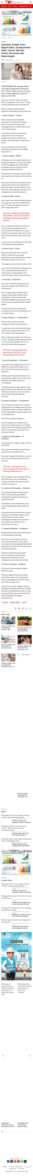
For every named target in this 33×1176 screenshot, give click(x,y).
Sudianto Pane (8, 59)
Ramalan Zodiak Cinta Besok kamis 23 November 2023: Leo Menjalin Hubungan (8, 664)
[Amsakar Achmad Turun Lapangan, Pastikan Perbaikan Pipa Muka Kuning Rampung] (16, 816)
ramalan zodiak (15, 602)
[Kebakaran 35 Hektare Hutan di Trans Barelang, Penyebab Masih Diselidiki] (16, 909)
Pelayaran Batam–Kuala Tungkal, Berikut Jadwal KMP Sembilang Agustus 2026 (20, 845)
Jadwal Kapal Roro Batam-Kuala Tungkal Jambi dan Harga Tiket (20, 927)
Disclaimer (21, 1169)
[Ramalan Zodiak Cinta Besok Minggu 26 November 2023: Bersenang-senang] (25, 621)
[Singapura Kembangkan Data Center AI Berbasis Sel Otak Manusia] (16, 897)
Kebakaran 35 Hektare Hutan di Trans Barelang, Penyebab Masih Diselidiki (21, 915)
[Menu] (2, 2)
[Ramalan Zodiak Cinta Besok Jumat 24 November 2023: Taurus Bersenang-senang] (25, 639)
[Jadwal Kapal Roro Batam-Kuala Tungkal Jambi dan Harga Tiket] (16, 921)
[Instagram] (15, 1161)
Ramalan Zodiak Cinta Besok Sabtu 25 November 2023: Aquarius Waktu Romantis (8, 646)
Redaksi (5, 1167)
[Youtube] (18, 1161)
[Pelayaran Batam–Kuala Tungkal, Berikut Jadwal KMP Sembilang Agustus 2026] (16, 840)
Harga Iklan (12, 1169)
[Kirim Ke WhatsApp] (30, 608)
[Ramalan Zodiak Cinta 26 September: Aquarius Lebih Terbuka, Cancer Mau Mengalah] (8, 620)
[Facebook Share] (15, 608)
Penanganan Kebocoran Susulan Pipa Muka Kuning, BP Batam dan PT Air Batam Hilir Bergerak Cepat (7, 1124)
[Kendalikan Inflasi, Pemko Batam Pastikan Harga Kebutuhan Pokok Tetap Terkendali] (25, 1052)
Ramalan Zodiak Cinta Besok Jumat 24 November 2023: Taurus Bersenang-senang (24, 647)
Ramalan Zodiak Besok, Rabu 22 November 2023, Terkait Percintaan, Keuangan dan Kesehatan (23, 795)
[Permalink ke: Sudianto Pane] (2, 60)
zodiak (24, 602)
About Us (27, 1167)
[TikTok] (25, 1161)
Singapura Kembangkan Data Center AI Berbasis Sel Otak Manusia (21, 903)
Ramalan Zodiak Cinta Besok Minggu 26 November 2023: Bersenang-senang (24, 629)
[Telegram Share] (26, 608)
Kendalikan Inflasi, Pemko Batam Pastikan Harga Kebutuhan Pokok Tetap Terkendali (23, 1124)
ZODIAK (3, 41)
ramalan (5, 602)
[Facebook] (8, 1161)
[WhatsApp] (21, 1161)
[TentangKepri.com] (13, 2)
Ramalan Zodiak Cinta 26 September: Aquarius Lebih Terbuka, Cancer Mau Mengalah (8, 627)
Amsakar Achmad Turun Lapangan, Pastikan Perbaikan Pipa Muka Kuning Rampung (21, 821)
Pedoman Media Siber (16, 1167)
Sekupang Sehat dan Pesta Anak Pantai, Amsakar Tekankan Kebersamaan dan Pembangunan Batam (21, 834)
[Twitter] (11, 1161)
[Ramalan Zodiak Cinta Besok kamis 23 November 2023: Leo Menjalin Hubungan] (8, 657)
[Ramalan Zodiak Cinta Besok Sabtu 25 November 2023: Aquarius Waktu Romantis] (8, 639)
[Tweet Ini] (19, 608)
